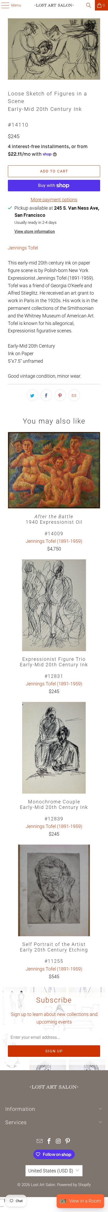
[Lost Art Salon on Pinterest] (68, 1141)
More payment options (54, 199)
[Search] (89, 5)
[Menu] (3, 5)
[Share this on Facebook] (46, 395)
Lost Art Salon (43, 1184)
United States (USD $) (50, 1170)
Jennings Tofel (23, 248)
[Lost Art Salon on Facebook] (49, 1141)
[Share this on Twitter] (32, 395)
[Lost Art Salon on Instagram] (58, 1141)
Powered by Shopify (74, 1184)
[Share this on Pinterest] (60, 395)
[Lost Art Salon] (54, 5)
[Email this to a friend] (74, 395)
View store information (34, 231)
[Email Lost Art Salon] (40, 1141)
